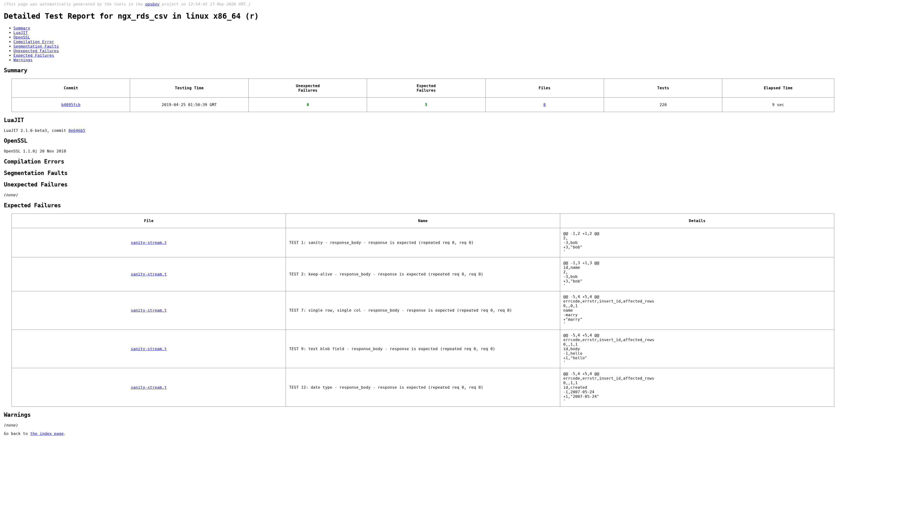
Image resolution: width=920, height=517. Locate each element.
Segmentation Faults (36, 46)
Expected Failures (33, 55)
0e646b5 (77, 130)
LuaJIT (20, 32)
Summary (21, 28)
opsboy (152, 4)
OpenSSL (21, 37)
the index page (47, 433)
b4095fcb (70, 104)
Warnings (23, 60)
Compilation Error (33, 41)
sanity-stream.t (149, 242)
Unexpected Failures (36, 51)
